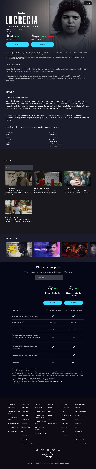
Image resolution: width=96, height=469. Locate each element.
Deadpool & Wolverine (80, 411)
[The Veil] (75, 249)
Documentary (65, 427)
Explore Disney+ (25, 407)
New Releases (24, 415)
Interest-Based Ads (12, 431)
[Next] (93, 249)
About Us (23, 431)
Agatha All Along (79, 439)
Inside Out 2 (78, 415)
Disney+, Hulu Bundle (40, 411)
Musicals (64, 411)
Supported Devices (25, 427)
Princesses (64, 435)
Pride (63, 431)
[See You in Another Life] (19, 249)
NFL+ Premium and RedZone (39, 428)
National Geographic (53, 423)
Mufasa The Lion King (80, 443)
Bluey (76, 427)
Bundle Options (38, 407)
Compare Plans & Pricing (41, 433)
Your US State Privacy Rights (13, 418)
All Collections (65, 407)
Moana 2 (77, 419)
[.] (37, 450)
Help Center (24, 423)
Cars (76, 435)
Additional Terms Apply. (19, 58)
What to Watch (25, 419)
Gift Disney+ (24, 439)
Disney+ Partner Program (27, 443)
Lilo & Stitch (78, 423)
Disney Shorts (65, 423)
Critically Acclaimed (66, 415)
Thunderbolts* (78, 431)
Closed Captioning (25, 435)
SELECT (17, 44)
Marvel (50, 415)
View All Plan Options (13, 65)
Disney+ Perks (24, 411)
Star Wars (50, 419)
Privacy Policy (11, 407)
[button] (27, 405)
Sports (63, 419)
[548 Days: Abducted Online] (47, 249)
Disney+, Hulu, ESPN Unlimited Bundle (40, 416)
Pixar (49, 411)
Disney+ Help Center (57, 381)
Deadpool (77, 407)
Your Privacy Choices (13, 427)
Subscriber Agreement (13, 423)
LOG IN (88, 3)
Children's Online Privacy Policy (14, 412)
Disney (50, 407)
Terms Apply (16, 369)
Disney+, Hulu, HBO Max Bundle (41, 422)
